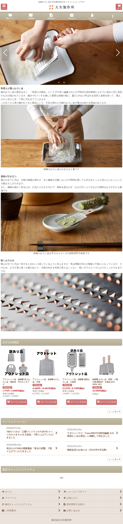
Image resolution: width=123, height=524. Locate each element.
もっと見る (113, 411)
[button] (4, 7)
